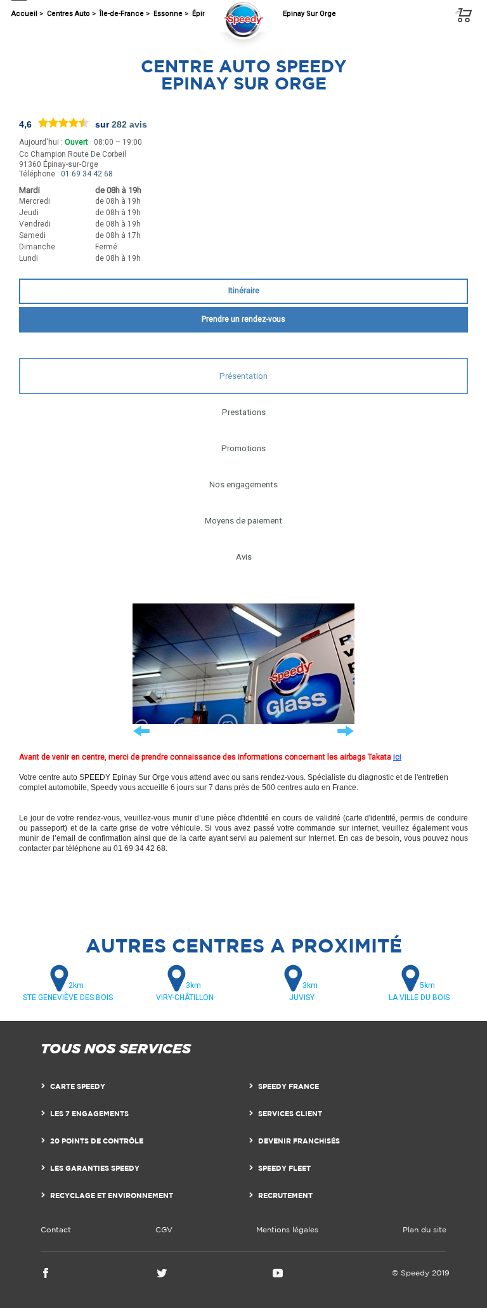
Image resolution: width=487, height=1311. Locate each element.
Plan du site (424, 1229)
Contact (56, 1229)
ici (397, 757)
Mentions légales (287, 1229)
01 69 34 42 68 (87, 173)
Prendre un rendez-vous (243, 319)
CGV (163, 1229)
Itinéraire (243, 290)
